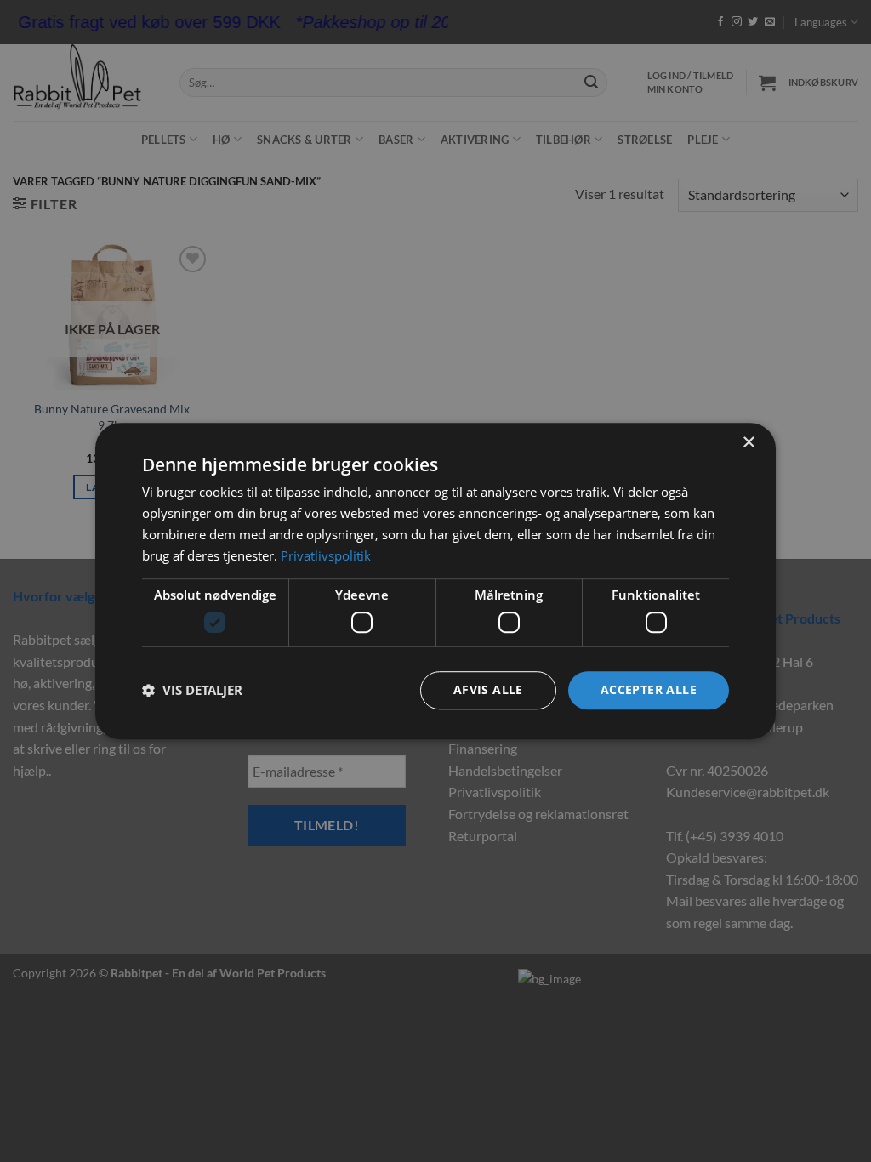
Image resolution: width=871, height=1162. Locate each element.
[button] (192, 690)
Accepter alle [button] (649, 689)
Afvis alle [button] (488, 689)
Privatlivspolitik (326, 555)
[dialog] (435, 581)
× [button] (748, 442)
